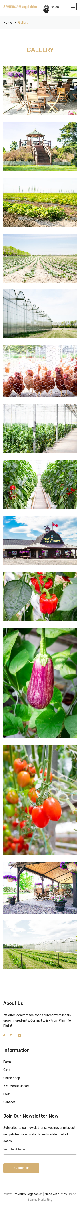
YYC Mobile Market (16, 1086)
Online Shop (11, 1078)
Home (7, 23)
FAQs (6, 1094)
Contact (9, 1102)
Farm (7, 1062)
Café (6, 1070)
